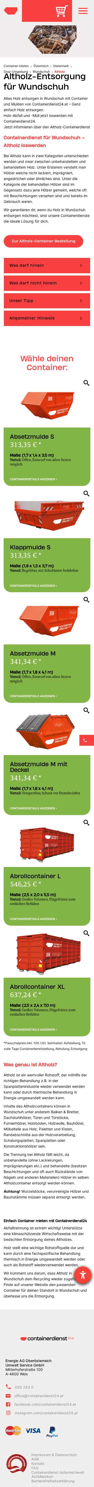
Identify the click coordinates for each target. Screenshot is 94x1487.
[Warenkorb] (63, 14)
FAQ (35, 1468)
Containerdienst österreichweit (57, 1472)
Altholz (59, 72)
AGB (35, 1459)
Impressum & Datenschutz (54, 1455)
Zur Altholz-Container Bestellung (43, 241)
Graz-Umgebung (16, 72)
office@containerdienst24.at (38, 1395)
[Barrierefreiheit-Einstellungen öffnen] (82, 1275)
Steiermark (61, 66)
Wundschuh (41, 72)
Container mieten (16, 66)
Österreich (41, 66)
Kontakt (37, 1464)
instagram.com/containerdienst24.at (46, 1413)
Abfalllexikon (42, 1477)
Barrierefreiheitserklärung (53, 1481)
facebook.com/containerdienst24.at (45, 1404)
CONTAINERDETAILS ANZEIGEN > (33, 479)
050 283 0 (24, 1387)
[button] (83, 11)
